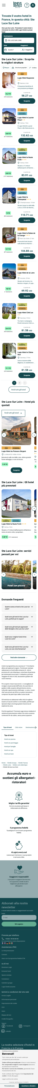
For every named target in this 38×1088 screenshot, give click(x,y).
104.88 (27, 250)
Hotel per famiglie (10, 746)
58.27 (27, 95)
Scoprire (27, 101)
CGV (3, 1007)
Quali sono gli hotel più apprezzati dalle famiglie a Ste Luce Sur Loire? (17, 628)
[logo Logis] (17, 5)
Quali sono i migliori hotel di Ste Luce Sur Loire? (15, 638)
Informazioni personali (9, 999)
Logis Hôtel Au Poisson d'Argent (14, 451)
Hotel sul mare (9, 754)
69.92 (27, 290)
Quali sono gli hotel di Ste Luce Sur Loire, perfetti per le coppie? (16, 618)
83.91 (27, 175)
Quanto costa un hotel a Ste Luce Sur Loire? (17, 608)
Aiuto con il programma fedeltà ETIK (13, 958)
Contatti (4, 954)
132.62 (27, 135)
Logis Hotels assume (8, 987)
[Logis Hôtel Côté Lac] (9, 311)
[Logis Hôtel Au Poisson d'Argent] (16, 431)
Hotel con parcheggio (11, 743)
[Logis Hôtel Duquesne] (9, 80)
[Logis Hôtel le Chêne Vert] (9, 351)
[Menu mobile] (4, 5)
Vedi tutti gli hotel (18, 389)
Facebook (9, 1026)
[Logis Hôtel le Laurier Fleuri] (9, 116)
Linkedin (8, 1031)
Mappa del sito (6, 1015)
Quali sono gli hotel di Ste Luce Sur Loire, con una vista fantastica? (16, 648)
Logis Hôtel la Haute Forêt (25, 158)
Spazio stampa (6, 975)
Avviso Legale (6, 996)
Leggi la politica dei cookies (10, 1079)
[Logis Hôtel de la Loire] (9, 271)
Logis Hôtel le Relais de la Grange (26, 234)
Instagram (26, 1026)
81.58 (27, 330)
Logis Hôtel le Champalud (23, 198)
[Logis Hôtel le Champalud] (9, 195)
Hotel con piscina (9, 739)
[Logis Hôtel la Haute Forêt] (9, 156)
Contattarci (5, 979)
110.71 (27, 215)
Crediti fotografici (7, 1019)
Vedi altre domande (18, 657)
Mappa (7, 68)
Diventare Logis (7, 967)
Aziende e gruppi (7, 983)
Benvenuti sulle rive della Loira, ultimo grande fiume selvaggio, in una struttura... (16, 458)
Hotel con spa (8, 750)
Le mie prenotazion (8, 951)
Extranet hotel (6, 971)
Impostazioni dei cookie (9, 1003)
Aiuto (3, 1011)
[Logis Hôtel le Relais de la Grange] (9, 235)
